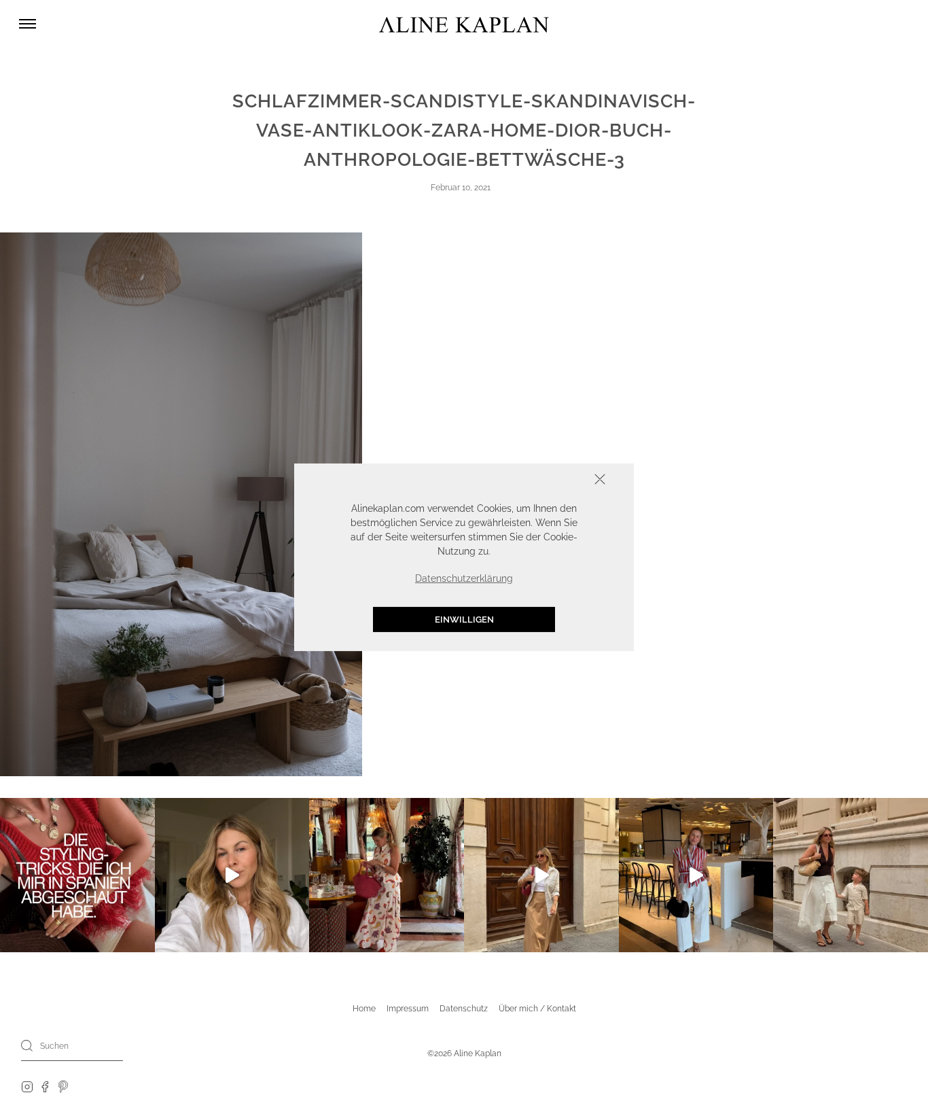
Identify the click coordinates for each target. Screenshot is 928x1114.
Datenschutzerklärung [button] (464, 577)
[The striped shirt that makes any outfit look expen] (696, 875)
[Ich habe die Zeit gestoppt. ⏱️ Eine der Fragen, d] (232, 875)
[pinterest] (63, 1086)
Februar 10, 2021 (460, 187)
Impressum (408, 1008)
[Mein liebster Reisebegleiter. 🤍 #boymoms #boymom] (850, 875)
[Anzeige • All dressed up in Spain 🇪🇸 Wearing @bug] (541, 875)
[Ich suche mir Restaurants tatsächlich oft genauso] (386, 875)
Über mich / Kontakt (537, 1008)
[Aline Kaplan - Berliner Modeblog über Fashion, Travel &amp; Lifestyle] (464, 24)
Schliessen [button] (558, 480)
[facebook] (45, 1086)
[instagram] (27, 1086)
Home (364, 1008)
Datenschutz (464, 1008)
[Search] (27, 1045)
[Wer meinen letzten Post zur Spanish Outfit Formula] (77, 875)
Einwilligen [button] (464, 619)
